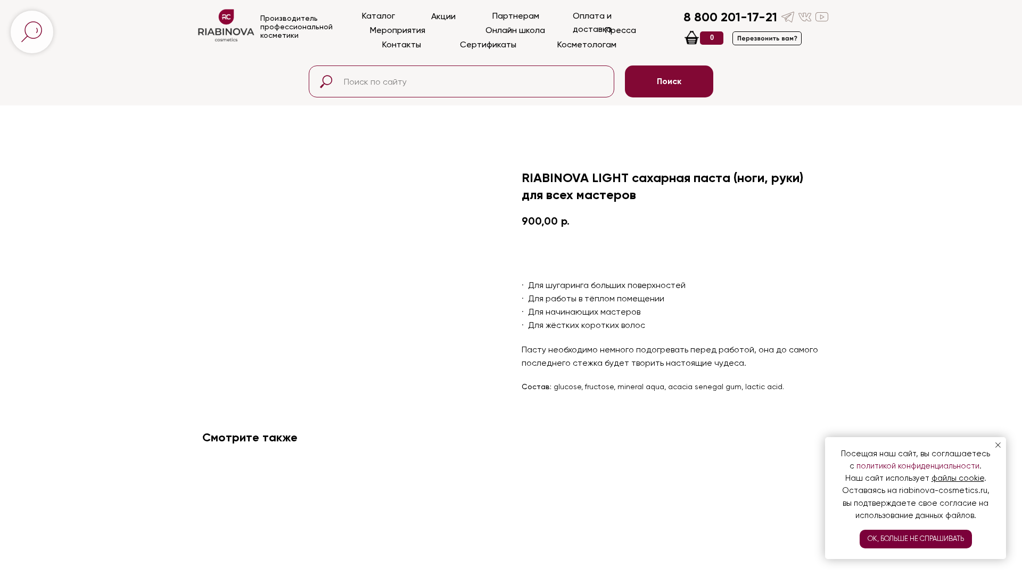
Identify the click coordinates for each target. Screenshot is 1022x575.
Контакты (401, 44)
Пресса (620, 30)
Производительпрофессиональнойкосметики (296, 26)
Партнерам (515, 16)
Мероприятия (397, 30)
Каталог (378, 16)
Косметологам (586, 44)
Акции (443, 16)
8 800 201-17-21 (730, 16)
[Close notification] (998, 445)
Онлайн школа (515, 30)
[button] (767, 38)
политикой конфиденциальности (917, 466)
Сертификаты (488, 44)
